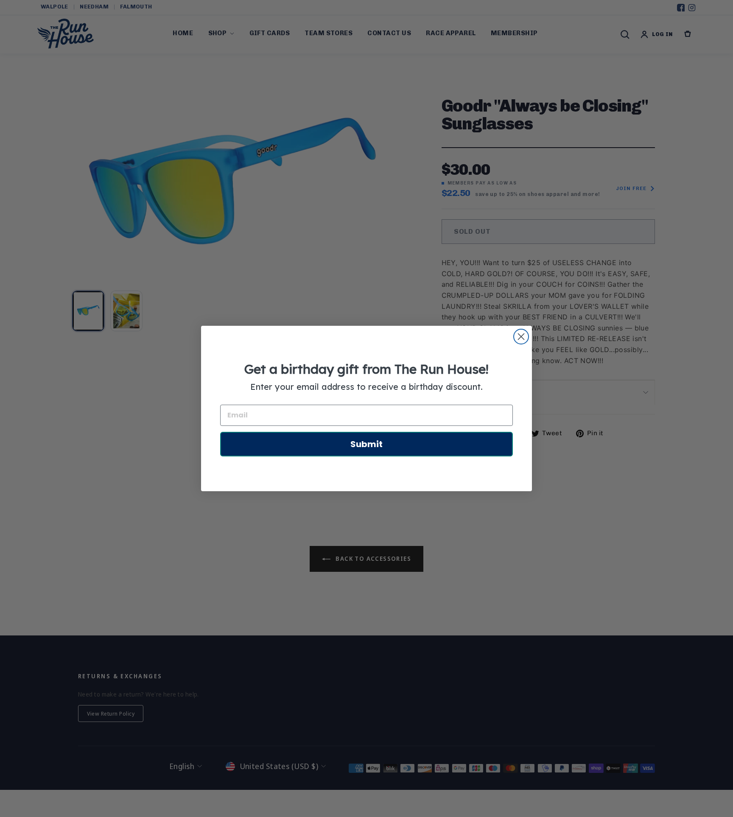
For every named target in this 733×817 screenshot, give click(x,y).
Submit (366, 444)
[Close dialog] (521, 336)
